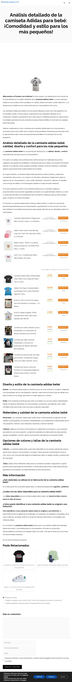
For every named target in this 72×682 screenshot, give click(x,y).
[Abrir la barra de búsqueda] (64, 3)
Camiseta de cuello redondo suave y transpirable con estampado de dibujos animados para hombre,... (27, 331)
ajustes (24, 680)
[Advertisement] (36, 57)
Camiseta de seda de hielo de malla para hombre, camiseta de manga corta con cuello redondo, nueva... (26, 358)
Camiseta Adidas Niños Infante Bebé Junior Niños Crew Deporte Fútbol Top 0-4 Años (27, 279)
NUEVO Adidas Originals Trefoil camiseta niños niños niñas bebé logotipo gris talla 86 (25, 316)
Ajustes (63, 677)
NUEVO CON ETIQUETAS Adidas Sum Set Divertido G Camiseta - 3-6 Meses (27, 303)
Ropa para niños (11, 597)
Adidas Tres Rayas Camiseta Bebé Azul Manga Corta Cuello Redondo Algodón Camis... (26, 291)
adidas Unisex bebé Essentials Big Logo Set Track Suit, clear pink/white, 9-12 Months (27, 233)
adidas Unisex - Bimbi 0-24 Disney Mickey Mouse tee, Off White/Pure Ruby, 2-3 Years (26, 246)
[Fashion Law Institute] (10, 3)
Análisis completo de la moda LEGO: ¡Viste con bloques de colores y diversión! (33, 600)
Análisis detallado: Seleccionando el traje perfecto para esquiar (27, 603)
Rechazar (51, 677)
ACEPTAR (39, 677)
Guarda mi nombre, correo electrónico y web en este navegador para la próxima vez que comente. (37, 659)
